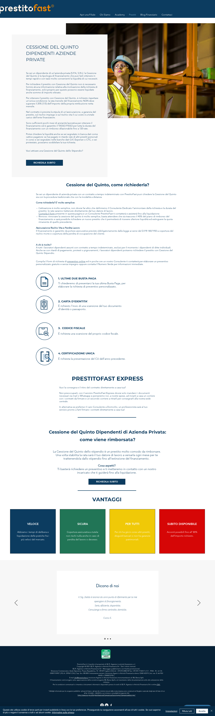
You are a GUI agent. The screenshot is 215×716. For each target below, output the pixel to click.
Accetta (202, 711)
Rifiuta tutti (187, 711)
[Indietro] (16, 603)
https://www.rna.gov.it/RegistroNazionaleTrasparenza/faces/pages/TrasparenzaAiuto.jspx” (107, 695)
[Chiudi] (211, 711)
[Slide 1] (105, 639)
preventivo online (76, 261)
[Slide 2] (107, 638)
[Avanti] (198, 603)
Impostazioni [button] (171, 711)
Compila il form (47, 213)
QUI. (158, 684)
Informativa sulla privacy (63, 712)
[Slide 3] (110, 638)
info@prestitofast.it (81, 678)
